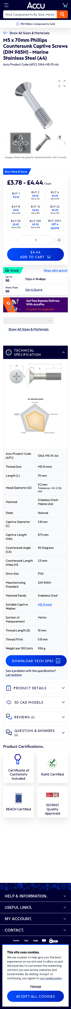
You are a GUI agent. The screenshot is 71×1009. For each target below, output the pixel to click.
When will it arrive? (56, 270)
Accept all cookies (35, 996)
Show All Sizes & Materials (29, 33)
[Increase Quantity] (12, 240)
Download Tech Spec (33, 661)
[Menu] (6, 5)
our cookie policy (51, 978)
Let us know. (14, 675)
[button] (62, 83)
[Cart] (65, 5)
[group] (35, 104)
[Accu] (36, 5)
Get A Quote (33, 289)
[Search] (62, 14)
